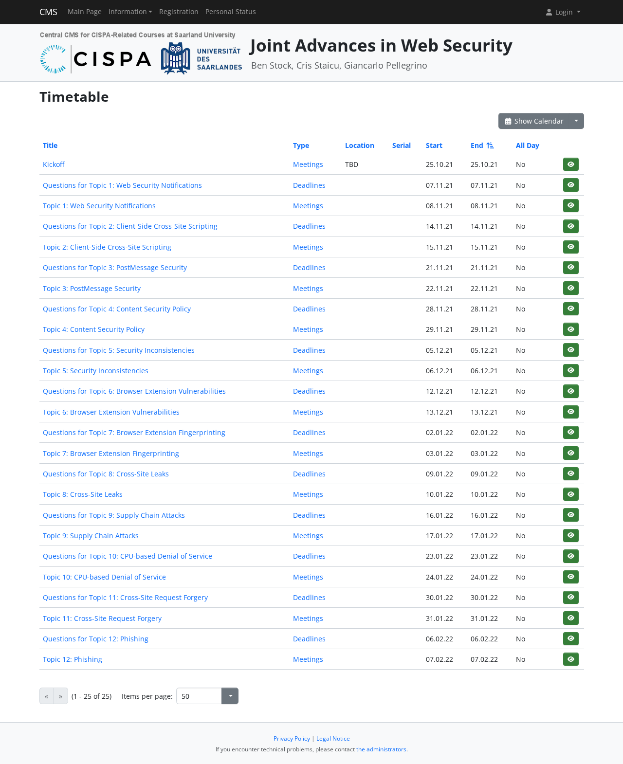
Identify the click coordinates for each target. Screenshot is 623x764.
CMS (48, 12)
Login (564, 12)
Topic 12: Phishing (72, 659)
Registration (179, 12)
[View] (570, 164)
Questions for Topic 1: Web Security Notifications (122, 185)
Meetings (308, 164)
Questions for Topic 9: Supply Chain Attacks (114, 515)
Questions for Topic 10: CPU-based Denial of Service (127, 556)
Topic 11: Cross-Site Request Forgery (102, 618)
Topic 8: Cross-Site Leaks (83, 494)
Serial (401, 145)
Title (50, 145)
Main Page (85, 12)
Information (128, 12)
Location (359, 145)
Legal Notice (333, 738)
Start (434, 145)
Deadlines (309, 185)
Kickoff (53, 164)
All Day (527, 145)
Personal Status (230, 12)
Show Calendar (538, 121)
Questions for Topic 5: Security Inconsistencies (119, 350)
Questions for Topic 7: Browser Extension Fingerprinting (134, 432)
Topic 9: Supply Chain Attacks (91, 535)
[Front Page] (141, 51)
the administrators (381, 749)
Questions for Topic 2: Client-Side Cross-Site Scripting (130, 226)
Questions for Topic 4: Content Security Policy (117, 308)
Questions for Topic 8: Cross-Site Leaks (106, 473)
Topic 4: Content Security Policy (94, 329)
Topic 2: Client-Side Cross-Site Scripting (107, 247)
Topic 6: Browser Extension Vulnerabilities (111, 412)
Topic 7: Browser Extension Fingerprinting (111, 453)
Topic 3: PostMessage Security (92, 288)
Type (301, 145)
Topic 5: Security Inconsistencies (95, 370)
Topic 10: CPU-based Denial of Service (104, 577)
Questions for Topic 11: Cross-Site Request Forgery (125, 597)
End (477, 145)
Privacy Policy (292, 738)
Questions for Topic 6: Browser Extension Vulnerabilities (134, 391)
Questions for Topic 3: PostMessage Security (115, 267)
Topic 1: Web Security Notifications (99, 205)
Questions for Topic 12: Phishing (95, 638)
